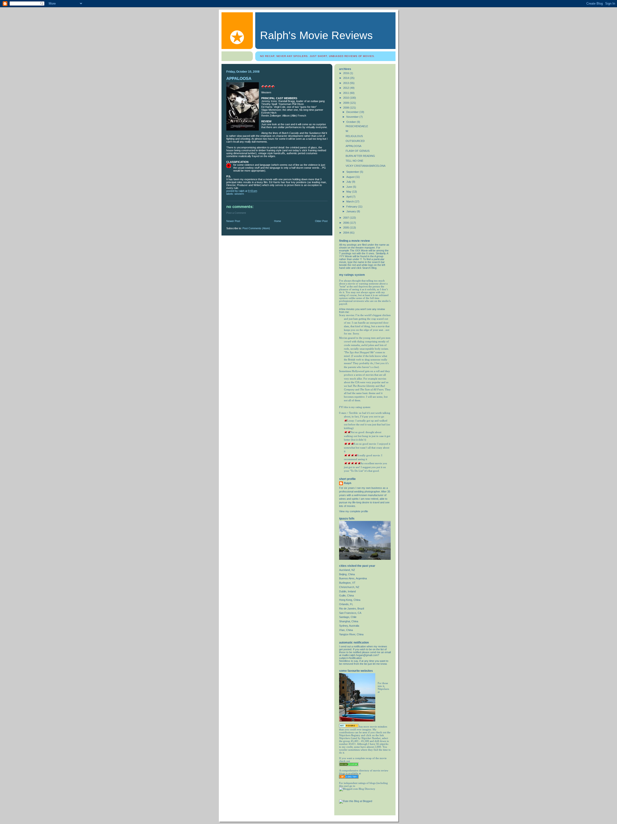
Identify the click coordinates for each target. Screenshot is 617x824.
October (351, 121)
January (351, 211)
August (350, 176)
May (349, 191)
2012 (346, 87)
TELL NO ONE (354, 160)
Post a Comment (236, 212)
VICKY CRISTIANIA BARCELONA (365, 165)
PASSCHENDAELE (357, 126)
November (352, 116)
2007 (346, 217)
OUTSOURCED (355, 140)
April (349, 196)
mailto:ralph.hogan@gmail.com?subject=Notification (359, 656)
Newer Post (233, 221)
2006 (346, 222)
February (352, 206)
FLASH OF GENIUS (357, 150)
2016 (346, 73)
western (239, 193)
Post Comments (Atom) (256, 228)
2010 (346, 97)
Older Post (321, 221)
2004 (346, 232)
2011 (346, 92)
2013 (346, 83)
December (352, 112)
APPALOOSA (353, 146)
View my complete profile (353, 511)
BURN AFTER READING (360, 155)
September (353, 171)
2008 (346, 107)
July (349, 181)
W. (347, 131)
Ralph (347, 483)
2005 (346, 227)
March (350, 201)
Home (277, 221)
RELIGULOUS (354, 136)
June (349, 186)
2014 (346, 77)
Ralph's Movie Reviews (316, 35)
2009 (346, 102)
